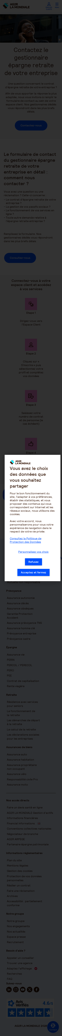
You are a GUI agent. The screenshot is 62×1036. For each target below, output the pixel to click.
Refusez (33, 562)
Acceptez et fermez (33, 572)
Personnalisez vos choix (33, 552)
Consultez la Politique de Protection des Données (25, 540)
